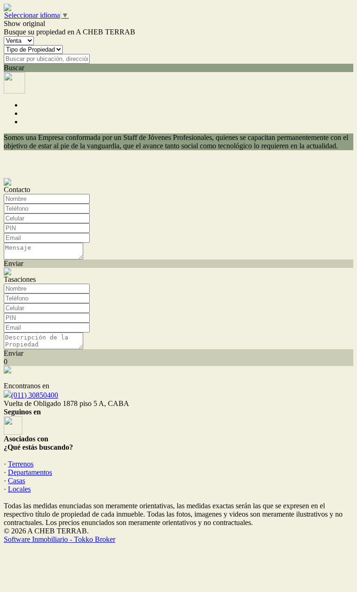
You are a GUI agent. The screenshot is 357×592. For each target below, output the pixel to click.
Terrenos (20, 464)
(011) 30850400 (34, 395)
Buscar (14, 68)
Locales (19, 489)
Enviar (13, 263)
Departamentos (30, 472)
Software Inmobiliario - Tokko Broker (59, 539)
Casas (16, 481)
